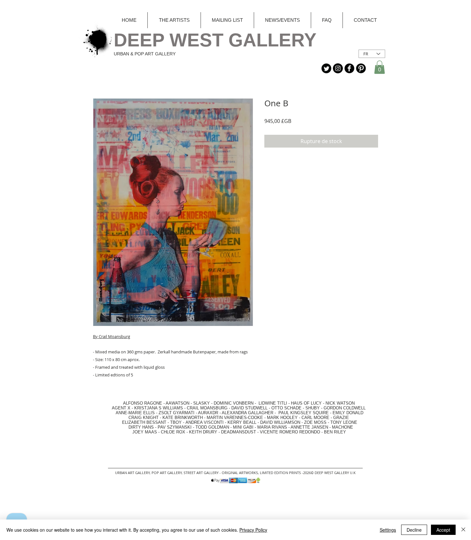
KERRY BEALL (241, 422)
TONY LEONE (343, 422)
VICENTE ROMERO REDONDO (290, 432)
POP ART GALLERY (167, 472)
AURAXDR (208, 412)
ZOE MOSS (315, 422)
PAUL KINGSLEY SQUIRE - (305, 412)
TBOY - (178, 422)
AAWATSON (177, 403)
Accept (443, 530)
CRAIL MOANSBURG (207, 408)
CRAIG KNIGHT (144, 417)
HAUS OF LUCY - (308, 403)
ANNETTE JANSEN (310, 427)
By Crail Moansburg (111, 336)
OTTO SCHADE (286, 408)
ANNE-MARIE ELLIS (135, 412)
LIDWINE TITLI (273, 403)
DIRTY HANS (141, 427)
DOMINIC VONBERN (233, 403)
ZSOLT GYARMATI (176, 412)
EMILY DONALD (348, 412)
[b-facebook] (349, 68)
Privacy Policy (253, 530)
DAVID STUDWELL (249, 408)
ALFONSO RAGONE (135, 403)
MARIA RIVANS (272, 427)
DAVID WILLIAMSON (280, 422)
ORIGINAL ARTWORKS (240, 472)
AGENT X (119, 408)
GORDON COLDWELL (345, 408)
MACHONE (342, 427)
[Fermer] (463, 530)
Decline (414, 530)
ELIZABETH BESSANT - (139, 422)
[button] (379, 67)
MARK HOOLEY (282, 417)
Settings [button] (388, 530)
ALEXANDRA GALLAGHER (247, 412)
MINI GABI (243, 427)
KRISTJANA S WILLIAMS (158, 408)
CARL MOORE (315, 417)
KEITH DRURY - (205, 432)
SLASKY (202, 403)
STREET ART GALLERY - (203, 472)
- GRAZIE (339, 417)
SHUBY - (314, 408)
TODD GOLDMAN (212, 427)
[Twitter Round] (326, 68)
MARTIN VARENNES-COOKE (235, 417)
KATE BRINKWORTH (182, 417)
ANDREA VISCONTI (205, 422)
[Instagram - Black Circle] (338, 68)
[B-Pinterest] (361, 68)
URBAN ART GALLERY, (133, 472)
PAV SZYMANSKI (175, 427)
